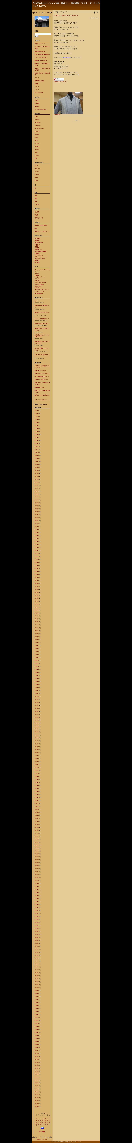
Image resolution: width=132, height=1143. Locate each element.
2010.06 (37, 964)
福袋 (36, 198)
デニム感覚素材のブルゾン (42, 376)
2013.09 (37, 848)
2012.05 (37, 895)
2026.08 (37, 410)
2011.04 (37, 934)
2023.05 (37, 503)
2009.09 (37, 990)
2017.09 (37, 705)
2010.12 (37, 946)
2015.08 (37, 779)
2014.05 (37, 824)
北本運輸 (37, 253)
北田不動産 (37, 238)
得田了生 (37, 260)
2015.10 (37, 773)
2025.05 (37, 431)
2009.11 (37, 985)
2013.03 (37, 865)
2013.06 (37, 857)
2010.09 (37, 955)
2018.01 (37, 693)
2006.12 (37, 1089)
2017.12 (37, 696)
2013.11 (37, 842)
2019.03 (37, 651)
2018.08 (37, 672)
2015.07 (37, 782)
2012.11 (37, 877)
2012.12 (37, 874)
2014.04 (37, 827)
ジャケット (37, 119)
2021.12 (37, 553)
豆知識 (36, 215)
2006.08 (37, 1100)
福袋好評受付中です (40, 51)
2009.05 (37, 1002)
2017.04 (37, 720)
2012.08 (37, 886)
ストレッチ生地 (39, 92)
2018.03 (37, 687)
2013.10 (37, 845)
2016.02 (37, 761)
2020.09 (37, 598)
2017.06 (37, 714)
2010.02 (37, 976)
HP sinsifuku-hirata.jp (41, 109)
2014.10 (37, 809)
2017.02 (37, 726)
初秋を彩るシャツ (39, 387)
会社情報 (37, 103)
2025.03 (37, 437)
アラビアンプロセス (40, 258)
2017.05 (37, 717)
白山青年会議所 (39, 293)
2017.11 (37, 699)
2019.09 (37, 633)
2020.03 (37, 616)
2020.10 (37, 595)
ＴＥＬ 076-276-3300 (40, 57)
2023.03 (37, 509)
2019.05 (37, 645)
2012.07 (37, 889)
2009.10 (37, 987)
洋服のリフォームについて (42, 231)
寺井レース (37, 244)
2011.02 (37, 940)
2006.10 (37, 1095)
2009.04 (37, 1005)
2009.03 (37, 1008)
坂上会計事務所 (39, 242)
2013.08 (37, 851)
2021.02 (37, 583)
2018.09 (37, 669)
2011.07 (37, 925)
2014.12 (37, 803)
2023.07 (37, 497)
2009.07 (37, 996)
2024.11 (37, 449)
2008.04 (37, 1041)
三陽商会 (37, 275)
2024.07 (37, 461)
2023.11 (37, 485)
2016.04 (37, 755)
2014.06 (37, 821)
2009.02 (37, 1011)
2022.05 (37, 538)
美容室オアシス (39, 249)
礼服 (36, 158)
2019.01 (37, 657)
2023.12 (37, 482)
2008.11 (37, 1020)
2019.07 (37, 639)
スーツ (36, 116)
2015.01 (37, 800)
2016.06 (37, 749)
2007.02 (37, 1083)
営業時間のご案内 (39, 80)
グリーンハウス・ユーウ (41, 257)
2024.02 (37, 476)
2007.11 (37, 1056)
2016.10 (37, 738)
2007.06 (37, 1071)
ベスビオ (37, 280)
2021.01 (37, 586)
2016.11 (37, 735)
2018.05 (37, 681)
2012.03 (37, 901)
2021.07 (37, 568)
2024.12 (37, 446)
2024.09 (37, 455)
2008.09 (37, 1026)
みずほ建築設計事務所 (40, 251)
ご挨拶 (36, 83)
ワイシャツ (37, 143)
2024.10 (37, 452)
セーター (37, 134)
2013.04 (37, 862)
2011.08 (37, 922)
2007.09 (37, 1062)
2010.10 (37, 952)
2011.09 (37, 919)
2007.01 (37, 1086)
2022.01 (37, 550)
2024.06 (37, 464)
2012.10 (37, 880)
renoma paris (38, 286)
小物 (36, 195)
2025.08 (37, 422)
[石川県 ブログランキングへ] (59, 80)
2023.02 (37, 511)
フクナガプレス (39, 255)
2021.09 (37, 562)
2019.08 (37, 636)
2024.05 (37, 467)
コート (36, 140)
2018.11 (37, 663)
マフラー (37, 204)
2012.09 (37, 883)
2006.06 (37, 1106)
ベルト (36, 152)
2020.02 (37, 619)
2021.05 (37, 574)
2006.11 (37, 1092)
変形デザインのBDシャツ (41, 379)
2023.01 (37, 514)
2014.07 (37, 818)
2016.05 (37, 752)
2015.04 (37, 791)
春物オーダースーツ (40, 43)
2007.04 (37, 1077)
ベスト (36, 137)
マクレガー (37, 279)
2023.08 (37, 494)
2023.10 (37, 488)
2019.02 (37, 654)
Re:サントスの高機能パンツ (42, 318)
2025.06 (37, 428)
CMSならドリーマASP (42, 1139)
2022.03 (37, 544)
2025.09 (37, 419)
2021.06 (37, 571)
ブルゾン (37, 155)
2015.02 (37, 797)
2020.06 (37, 607)
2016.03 (37, 758)
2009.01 (37, 1014)
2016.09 (37, 741)
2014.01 (37, 836)
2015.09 (37, 776)
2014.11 (37, 806)
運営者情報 (42, 1131)
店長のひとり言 (39, 218)
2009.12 (37, 982)
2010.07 (37, 961)
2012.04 (37, 898)
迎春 (36, 201)
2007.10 (37, 1059)
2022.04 (37, 541)
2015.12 (37, 767)
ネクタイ (37, 146)
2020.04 (37, 613)
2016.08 (37, 744)
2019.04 (37, 648)
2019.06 (37, 642)
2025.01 (37, 443)
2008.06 (37, 1035)
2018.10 (37, 666)
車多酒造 (37, 240)
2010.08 (37, 958)
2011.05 (37, 931)
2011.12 (37, 910)
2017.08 (37, 708)
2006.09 (37, 1098)
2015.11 (37, 770)
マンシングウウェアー (40, 282)
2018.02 (37, 690)
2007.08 (37, 1065)
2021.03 (37, 580)
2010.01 (37, 979)
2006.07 (37, 1103)
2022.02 (37, 547)
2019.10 (37, 631)
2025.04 (37, 434)
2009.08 (37, 993)
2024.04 (37, 470)
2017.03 (37, 723)
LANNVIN (37, 288)
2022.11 (37, 520)
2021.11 (37, 556)
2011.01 (37, 943)
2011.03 (37, 937)
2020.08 (37, 601)
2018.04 (37, 684)
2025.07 (37, 425)
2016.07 (37, 747)
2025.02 (37, 440)
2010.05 (37, 967)
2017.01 (37, 729)
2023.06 (37, 500)
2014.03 (37, 830)
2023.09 (37, 491)
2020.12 (37, 589)
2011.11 (36, 913)
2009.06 (37, 999)
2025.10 (37, 416)
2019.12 (37, 625)
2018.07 (37, 675)
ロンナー (37, 273)
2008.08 (37, 1029)
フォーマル (37, 125)
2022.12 (37, 517)
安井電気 (37, 246)
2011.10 (37, 916)
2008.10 (37, 1023)
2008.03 (37, 1044)
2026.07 (37, 413)
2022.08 (37, 529)
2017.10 (37, 702)
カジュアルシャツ (39, 128)
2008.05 (37, 1038)
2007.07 (37, 1068)
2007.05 (37, 1074)
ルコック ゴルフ (39, 291)
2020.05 (37, 610)
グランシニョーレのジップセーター (66, 15)
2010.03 (37, 973)
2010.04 (37, 970)
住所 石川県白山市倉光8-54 (42, 54)
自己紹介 (37, 106)
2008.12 (37, 1017)
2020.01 (37, 622)
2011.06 (37, 928)
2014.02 (37, 833)
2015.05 (37, 788)
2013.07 (37, 854)
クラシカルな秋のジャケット (42, 400)
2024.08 (37, 458)
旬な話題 (37, 212)
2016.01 (37, 764)
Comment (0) (57, 114)
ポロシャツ (37, 149)
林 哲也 (37, 262)
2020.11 (37, 592)
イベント (37, 78)
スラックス (37, 131)
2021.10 (37, 559)
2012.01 (37, 907)
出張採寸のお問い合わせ (41, 225)
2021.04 (37, 577)
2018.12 (37, 660)
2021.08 (37, 565)
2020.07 (37, 604)
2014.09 (37, 812)
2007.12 (37, 1053)
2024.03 (37, 473)
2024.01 (37, 479)
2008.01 (37, 1050)
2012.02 (37, 904)
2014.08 (37, 815)
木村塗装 (37, 248)
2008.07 (37, 1032)
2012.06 (37, 892)
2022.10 (37, 523)
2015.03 (37, 794)
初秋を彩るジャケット (40, 370)
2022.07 (37, 532)
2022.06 (37, 535)
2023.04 (37, 506)
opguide (37, 301)
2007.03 (37, 1080)
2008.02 (37, 1047)
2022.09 (37, 526)
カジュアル (37, 122)
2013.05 (37, 860)
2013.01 (37, 871)
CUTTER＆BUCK (39, 284)
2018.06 (37, 678)
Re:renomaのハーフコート (41, 323)
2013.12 (37, 839)
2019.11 (37, 628)
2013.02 (37, 869)
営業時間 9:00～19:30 (41, 60)
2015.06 (37, 785)
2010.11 (37, 949)
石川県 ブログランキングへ (60, 81)
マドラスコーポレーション (42, 289)
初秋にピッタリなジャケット (42, 373)
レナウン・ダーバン (40, 277)
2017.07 (37, 711)
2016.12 (37, 732)
